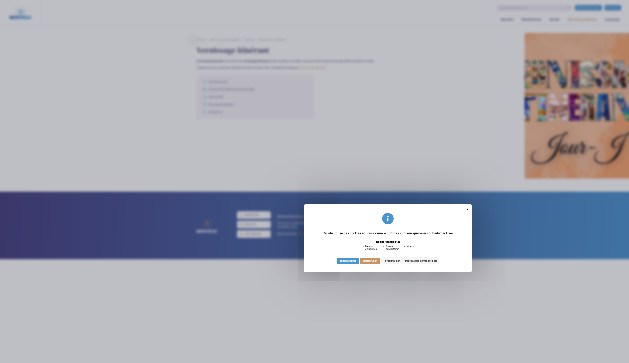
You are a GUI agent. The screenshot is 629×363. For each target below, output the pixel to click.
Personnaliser (391, 260)
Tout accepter (348, 260)
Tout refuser (370, 260)
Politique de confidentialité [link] (421, 260)
